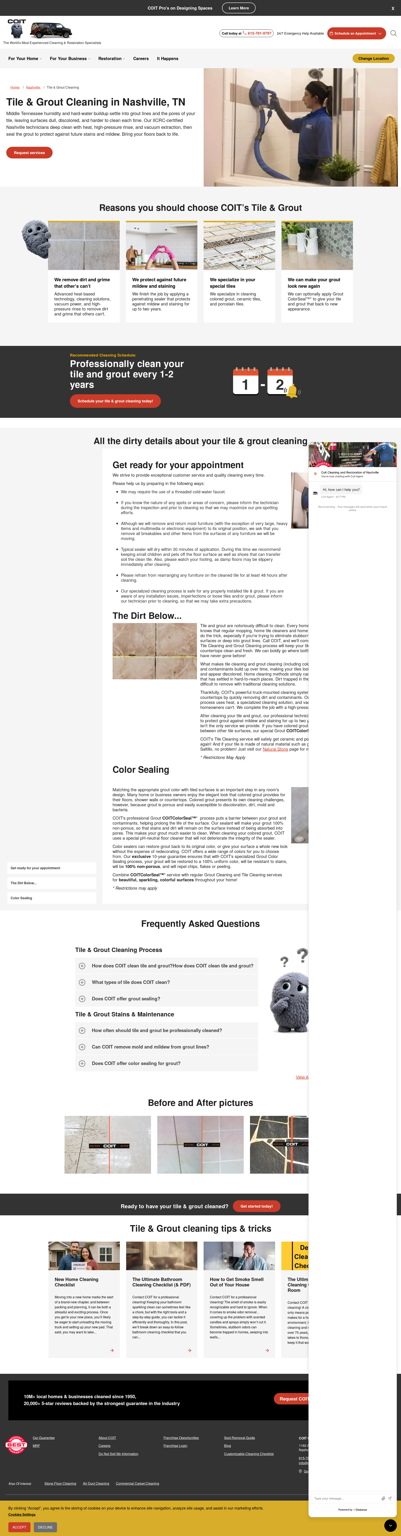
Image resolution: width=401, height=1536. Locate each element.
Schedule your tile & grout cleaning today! (115, 401)
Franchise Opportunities (181, 1437)
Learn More (239, 8)
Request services (29, 152)
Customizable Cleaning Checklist (249, 1453)
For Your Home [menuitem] (23, 58)
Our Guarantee (44, 1437)
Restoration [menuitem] (110, 58)
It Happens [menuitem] (167, 58)
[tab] (166, 966)
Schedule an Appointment (355, 33)
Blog (227, 1445)
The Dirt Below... (23, 882)
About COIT (107, 1437)
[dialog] (200, 1518)
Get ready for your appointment (35, 867)
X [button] (393, 8)
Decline (45, 1527)
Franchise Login (175, 1445)
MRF (36, 1445)
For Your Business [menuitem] (68, 58)
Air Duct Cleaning (96, 1483)
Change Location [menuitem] (373, 58)
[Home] (40, 29)
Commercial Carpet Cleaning (137, 1483)
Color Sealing (21, 897)
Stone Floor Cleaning (60, 1483)
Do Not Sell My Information (118, 1453)
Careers (104, 1445)
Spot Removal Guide (239, 1437)
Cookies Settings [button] (22, 1514)
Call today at (246, 32)
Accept (19, 1527)
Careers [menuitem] (141, 58)
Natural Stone (275, 749)
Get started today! (257, 1206)
